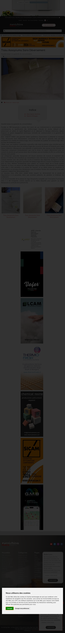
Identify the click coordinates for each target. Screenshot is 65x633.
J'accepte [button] (9, 608)
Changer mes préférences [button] (22, 608)
